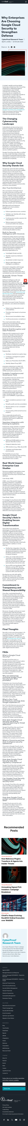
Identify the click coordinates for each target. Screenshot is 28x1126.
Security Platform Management (10, 988)
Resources (6, 1023)
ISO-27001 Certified (7, 1107)
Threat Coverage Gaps (8, 1008)
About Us (5, 1058)
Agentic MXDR (6, 970)
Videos (4, 1040)
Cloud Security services (14, 638)
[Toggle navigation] (26, 1)
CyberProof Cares (7, 1070)
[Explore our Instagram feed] (24, 1119)
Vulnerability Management (9, 995)
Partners (5, 1060)
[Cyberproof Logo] (7, 2)
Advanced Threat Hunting (9, 983)
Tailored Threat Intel (7, 990)
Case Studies (6, 1028)
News (4, 1065)
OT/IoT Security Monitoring (9, 985)
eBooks (4, 1035)
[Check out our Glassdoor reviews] (20, 1119)
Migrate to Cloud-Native (8, 1018)
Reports (4, 1033)
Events (4, 1063)
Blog (4, 1025)
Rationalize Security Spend (9, 1005)
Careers (4, 1068)
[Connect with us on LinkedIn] (8, 1119)
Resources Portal (6, 1050)
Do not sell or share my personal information (13, 1114)
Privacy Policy (6, 1105)
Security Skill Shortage (8, 1010)
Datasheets (5, 1030)
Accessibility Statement (8, 1111)
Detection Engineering (8, 993)
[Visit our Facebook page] (4, 1119)
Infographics (6, 1038)
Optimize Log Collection (8, 1015)
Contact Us (5, 1073)
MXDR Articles (6, 1048)
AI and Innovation (7, 1013)
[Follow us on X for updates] (12, 1119)
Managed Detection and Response (11, 972)
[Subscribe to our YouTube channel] (16, 1119)
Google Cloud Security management (13, 109)
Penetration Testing (7, 998)
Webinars (5, 1043)
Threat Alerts (6, 1045)
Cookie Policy (6, 1109)
